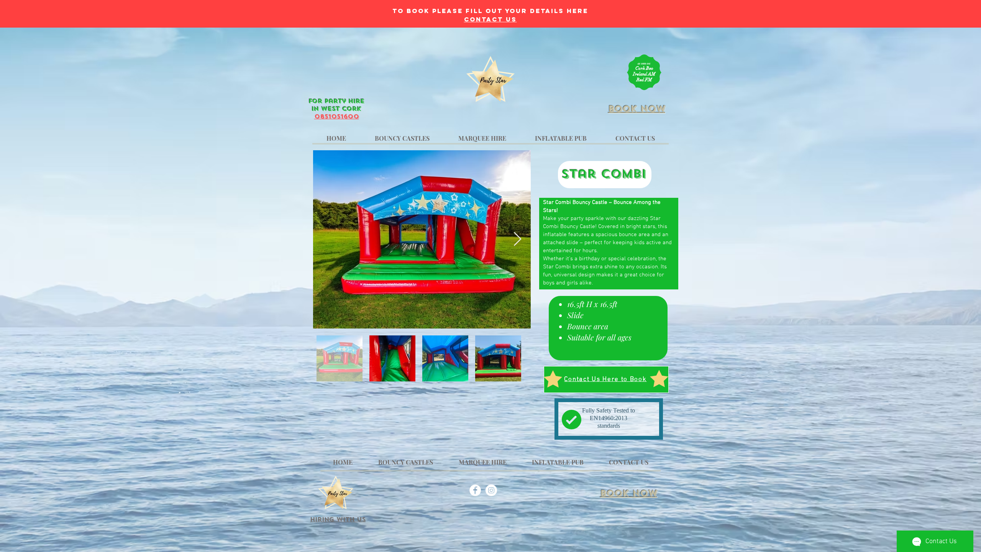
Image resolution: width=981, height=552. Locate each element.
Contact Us (490, 19)
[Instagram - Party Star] (491, 490)
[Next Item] (517, 239)
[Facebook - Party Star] (475, 490)
